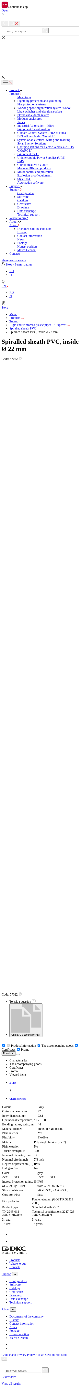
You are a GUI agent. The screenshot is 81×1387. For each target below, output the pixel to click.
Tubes (21, 122)
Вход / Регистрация (18, 264)
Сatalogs (22, 200)
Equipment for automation (33, 129)
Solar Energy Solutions (31, 143)
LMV (20, 161)
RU (11, 271)
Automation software (30, 182)
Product (14, 93)
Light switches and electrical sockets (39, 111)
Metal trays (24, 97)
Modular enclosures (29, 118)
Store (5, 307)
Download (8, 1053)
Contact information (29, 235)
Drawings (23, 207)
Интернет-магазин (14, 260)
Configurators (25, 193)
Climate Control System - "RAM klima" (42, 132)
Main (13, 314)
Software (23, 196)
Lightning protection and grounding (39, 100)
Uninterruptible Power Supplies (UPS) (41, 157)
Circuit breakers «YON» (32, 164)
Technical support (28, 214)
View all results (11, 1383)
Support (14, 189)
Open (5, 10)
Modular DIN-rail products (34, 168)
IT (10, 274)
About (13, 225)
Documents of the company (34, 228)
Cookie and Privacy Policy (18, 1354)
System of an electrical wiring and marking (43, 140)
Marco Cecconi (26, 250)
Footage (22, 243)
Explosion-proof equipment (34, 175)
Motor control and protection (35, 172)
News (21, 239)
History (22, 232)
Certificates (24, 204)
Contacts (14, 1267)
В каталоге (9, 1377)
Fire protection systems (31, 104)
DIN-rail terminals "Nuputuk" (36, 136)
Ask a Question (45, 1354)
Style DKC (24, 179)
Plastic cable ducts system (33, 115)
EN (4, 286)
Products (15, 317)
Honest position (27, 246)
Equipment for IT (28, 154)
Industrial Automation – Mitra (35, 125)
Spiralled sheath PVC (23, 328)
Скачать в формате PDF (25, 1034)
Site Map (61, 1354)
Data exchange (26, 211)
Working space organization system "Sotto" (44, 108)
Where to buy (17, 1263)
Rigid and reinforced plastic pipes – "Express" (38, 325)
